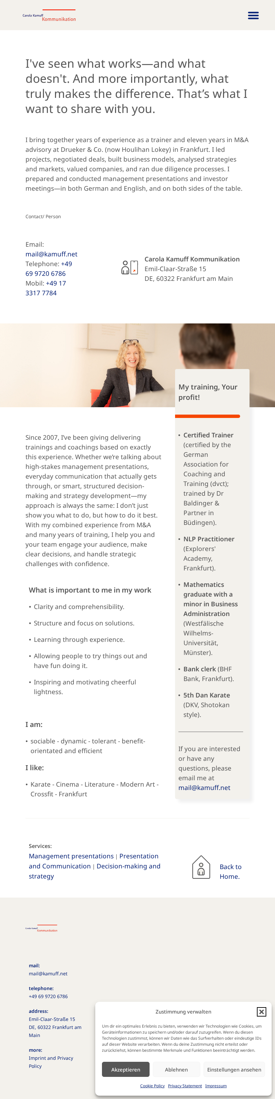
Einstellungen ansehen (234, 1069)
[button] (261, 1012)
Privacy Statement (185, 1086)
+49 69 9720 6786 (48, 996)
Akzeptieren (125, 1069)
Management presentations (71, 856)
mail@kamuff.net (51, 254)
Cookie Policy (152, 1086)
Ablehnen (176, 1069)
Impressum (216, 1086)
